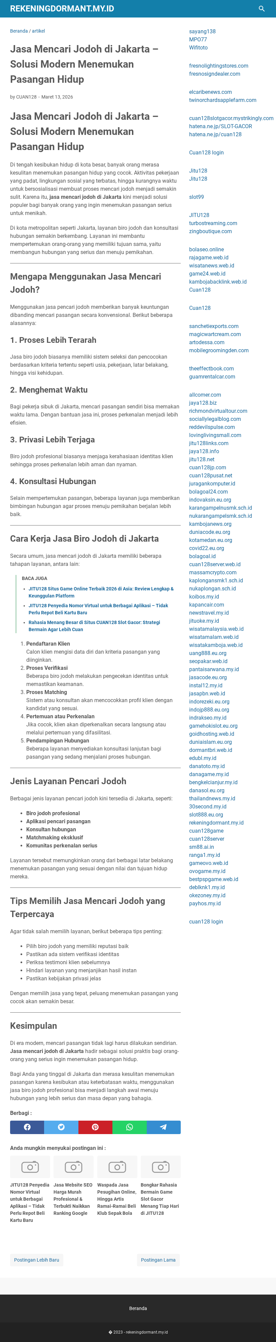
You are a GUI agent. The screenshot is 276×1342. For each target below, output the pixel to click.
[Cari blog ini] (262, 9)
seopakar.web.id (208, 661)
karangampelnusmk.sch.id (220, 508)
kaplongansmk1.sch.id (216, 580)
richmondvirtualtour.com (218, 411)
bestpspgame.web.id (213, 879)
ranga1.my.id (204, 855)
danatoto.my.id (207, 766)
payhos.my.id (205, 903)
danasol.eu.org (207, 790)
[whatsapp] (129, 1127)
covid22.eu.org (206, 548)
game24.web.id (207, 273)
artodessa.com (207, 342)
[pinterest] (95, 1127)
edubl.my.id (202, 758)
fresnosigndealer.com (214, 74)
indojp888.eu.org (209, 709)
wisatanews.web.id (211, 265)
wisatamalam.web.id (214, 637)
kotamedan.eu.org (210, 540)
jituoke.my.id (204, 621)
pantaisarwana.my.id (214, 669)
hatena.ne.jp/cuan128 (215, 134)
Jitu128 (198, 171)
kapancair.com (206, 605)
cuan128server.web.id (215, 564)
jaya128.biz (203, 403)
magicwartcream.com (215, 334)
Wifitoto (198, 47)
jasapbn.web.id (207, 693)
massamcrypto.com (213, 572)
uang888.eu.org (208, 653)
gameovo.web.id (208, 863)
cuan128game (206, 831)
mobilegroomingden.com (219, 350)
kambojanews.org (210, 524)
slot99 (196, 197)
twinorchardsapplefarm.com (222, 100)
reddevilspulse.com (212, 427)
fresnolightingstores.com (218, 66)
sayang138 (202, 31)
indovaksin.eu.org (210, 500)
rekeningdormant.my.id (62, 8)
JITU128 (199, 215)
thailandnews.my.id (212, 798)
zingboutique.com (210, 231)
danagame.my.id (209, 774)
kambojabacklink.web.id (218, 282)
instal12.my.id (205, 685)
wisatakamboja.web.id (216, 645)
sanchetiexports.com (214, 326)
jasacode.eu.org (208, 677)
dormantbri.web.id (210, 750)
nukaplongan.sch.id (212, 588)
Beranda (138, 1308)
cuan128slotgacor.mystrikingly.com (231, 118)
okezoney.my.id (207, 895)
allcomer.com (205, 395)
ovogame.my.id (207, 871)
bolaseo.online (206, 249)
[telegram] (164, 1127)
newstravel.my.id (209, 613)
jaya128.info (204, 451)
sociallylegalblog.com (215, 419)
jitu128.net (201, 459)
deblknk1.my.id (207, 887)
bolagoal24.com (208, 491)
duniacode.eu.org (209, 532)
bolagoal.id (202, 556)
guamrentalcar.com (212, 376)
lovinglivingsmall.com (215, 435)
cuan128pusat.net (210, 475)
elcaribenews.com (210, 92)
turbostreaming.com (213, 223)
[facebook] (27, 1127)
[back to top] (262, 1327)
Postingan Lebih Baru (36, 1260)
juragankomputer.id (212, 483)
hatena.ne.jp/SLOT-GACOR (220, 126)
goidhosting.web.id (211, 734)
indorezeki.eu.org (209, 701)
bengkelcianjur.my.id (213, 782)
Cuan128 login (206, 152)
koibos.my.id (204, 596)
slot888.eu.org (206, 814)
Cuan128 (200, 290)
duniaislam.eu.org (210, 742)
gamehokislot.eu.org (213, 726)
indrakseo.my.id (208, 718)
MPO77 (198, 39)
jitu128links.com (209, 443)
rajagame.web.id (209, 257)
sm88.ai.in (201, 847)
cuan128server (206, 839)
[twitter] (61, 1127)
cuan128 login (206, 921)
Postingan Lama (158, 1260)
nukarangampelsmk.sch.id (220, 516)
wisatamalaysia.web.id (216, 629)
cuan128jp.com (207, 467)
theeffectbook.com (211, 368)
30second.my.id (208, 806)
